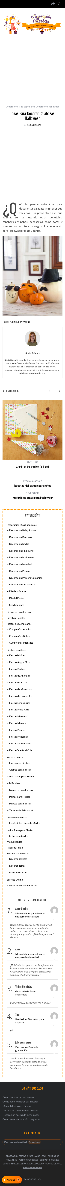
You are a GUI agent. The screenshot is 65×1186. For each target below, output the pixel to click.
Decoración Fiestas (16, 1156)
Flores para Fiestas (19, 762)
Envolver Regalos (16, 617)
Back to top (30, 1179)
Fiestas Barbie (17, 668)
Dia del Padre (16, 597)
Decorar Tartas (17, 865)
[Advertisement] (32, 67)
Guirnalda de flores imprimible (25, 993)
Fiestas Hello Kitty (19, 709)
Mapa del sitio (18, 1164)
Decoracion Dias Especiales (20, 106)
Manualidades (14, 841)
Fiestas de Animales (19, 675)
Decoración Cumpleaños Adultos (20, 1110)
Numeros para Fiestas (21, 789)
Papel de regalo (15, 847)
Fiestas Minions (17, 723)
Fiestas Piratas (17, 729)
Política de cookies (28, 1160)
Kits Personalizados (17, 835)
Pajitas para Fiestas (19, 796)
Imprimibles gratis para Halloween (32, 495)
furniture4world (20, 321)
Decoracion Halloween (47, 106)
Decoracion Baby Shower (23, 530)
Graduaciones (16, 604)
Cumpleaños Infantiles (21, 642)
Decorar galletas (18, 858)
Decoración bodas (19, 543)
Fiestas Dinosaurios (19, 702)
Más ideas (14, 783)
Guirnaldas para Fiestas (21, 776)
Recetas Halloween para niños (32, 483)
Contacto (45, 1160)
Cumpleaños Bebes (19, 635)
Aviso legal (40, 1156)
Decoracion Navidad (20, 564)
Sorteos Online (15, 879)
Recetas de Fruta (18, 872)
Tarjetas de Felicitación (21, 810)
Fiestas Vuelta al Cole (20, 750)
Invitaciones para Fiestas (20, 830)
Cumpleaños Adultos (20, 629)
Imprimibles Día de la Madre (24, 822)
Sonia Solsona (34, 124)
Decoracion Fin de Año (21, 550)
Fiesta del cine (16, 655)
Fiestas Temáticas (16, 649)
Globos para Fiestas (20, 769)
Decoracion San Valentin (22, 584)
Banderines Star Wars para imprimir (29, 1021)
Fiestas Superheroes (20, 743)
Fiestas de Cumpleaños (19, 623)
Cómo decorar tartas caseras (18, 1097)
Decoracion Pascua (19, 570)
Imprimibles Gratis (17, 817)
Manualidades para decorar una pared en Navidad (30, 915)
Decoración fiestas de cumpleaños (21, 1114)
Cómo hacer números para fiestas (20, 1101)
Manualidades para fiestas (17, 1105)
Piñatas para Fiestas (20, 803)
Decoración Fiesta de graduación (26, 1049)
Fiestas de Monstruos (20, 689)
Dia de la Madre (17, 591)
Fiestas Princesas (18, 736)
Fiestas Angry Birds (19, 662)
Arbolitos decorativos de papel (32, 467)
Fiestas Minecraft (18, 716)
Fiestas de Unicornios (20, 695)
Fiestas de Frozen (18, 682)
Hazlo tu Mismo (15, 757)
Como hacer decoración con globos (22, 1119)
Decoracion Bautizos (20, 536)
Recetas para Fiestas (18, 853)
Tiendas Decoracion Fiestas (22, 885)
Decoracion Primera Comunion (25, 577)
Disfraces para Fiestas (19, 611)
